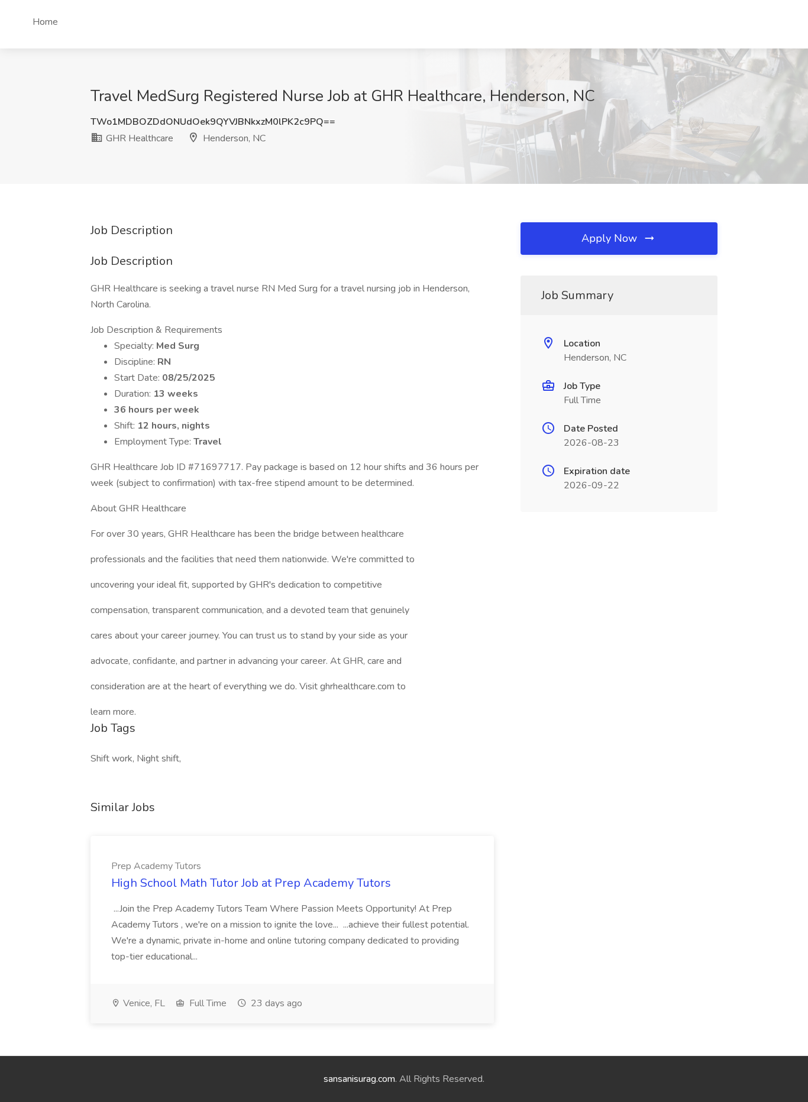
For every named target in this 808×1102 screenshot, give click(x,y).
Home (45, 21)
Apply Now (610, 238)
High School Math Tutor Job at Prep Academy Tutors (251, 883)
